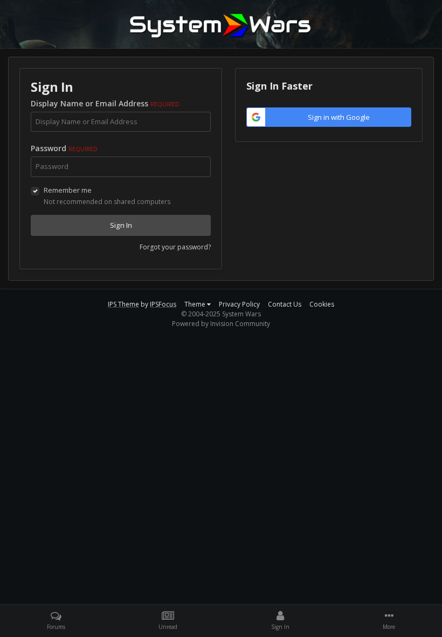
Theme (195, 304)
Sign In (121, 225)
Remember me (68, 190)
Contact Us (284, 304)
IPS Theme (123, 304)
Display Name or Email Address (105, 103)
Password (64, 148)
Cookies (321, 304)
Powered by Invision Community (221, 323)
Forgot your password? (175, 247)
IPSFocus (163, 304)
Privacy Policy (239, 304)
